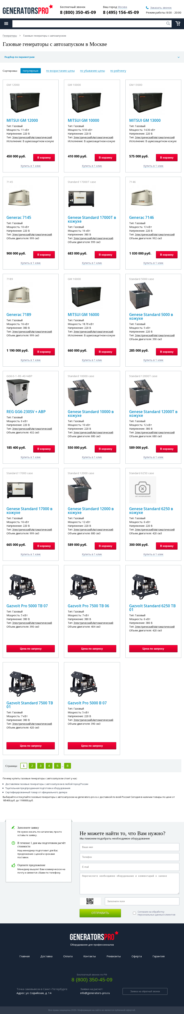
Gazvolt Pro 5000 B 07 (87, 702)
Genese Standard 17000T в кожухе (92, 219)
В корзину (44, 157)
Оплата (68, 956)
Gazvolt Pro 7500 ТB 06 (88, 605)
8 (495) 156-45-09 (121, 12)
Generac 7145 (18, 217)
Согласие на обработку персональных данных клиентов (156, 913)
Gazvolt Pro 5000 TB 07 (27, 605)
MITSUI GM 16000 (83, 314)
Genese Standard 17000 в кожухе (29, 510)
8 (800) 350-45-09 (78, 12)
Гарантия (159, 956)
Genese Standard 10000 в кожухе (91, 413)
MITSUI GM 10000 (83, 120)
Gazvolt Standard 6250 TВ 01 (152, 607)
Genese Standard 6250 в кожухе (151, 510)
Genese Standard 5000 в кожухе (151, 316)
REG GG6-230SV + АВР (26, 411)
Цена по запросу (31, 648)
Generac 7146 (141, 217)
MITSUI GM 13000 (145, 120)
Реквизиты (114, 956)
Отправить (100, 913)
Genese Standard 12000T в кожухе (153, 413)
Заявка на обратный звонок (145, 991)
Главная (24, 956)
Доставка (46, 956)
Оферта (137, 956)
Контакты (89, 956)
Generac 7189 (18, 314)
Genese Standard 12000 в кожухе (91, 510)
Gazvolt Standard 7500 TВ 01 (29, 704)
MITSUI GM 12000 (22, 120)
